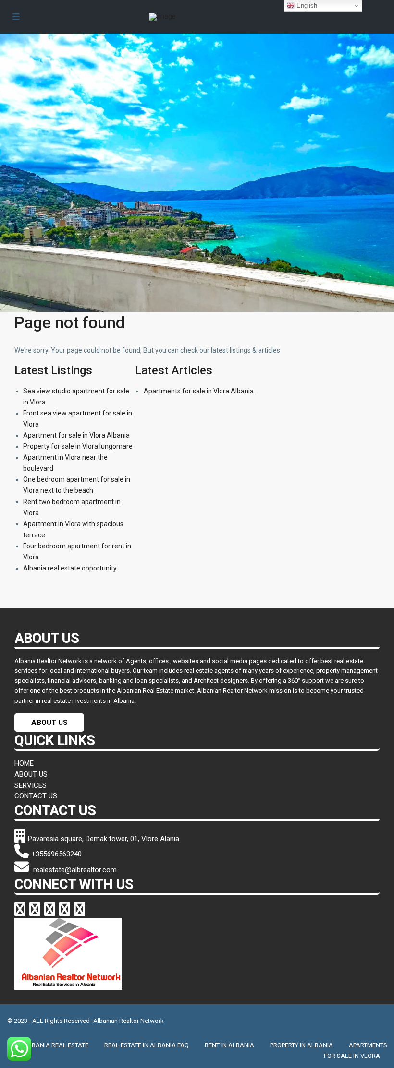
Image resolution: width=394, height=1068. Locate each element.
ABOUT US (49, 722)
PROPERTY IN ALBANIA (301, 1045)
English (306, 5)
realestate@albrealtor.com (74, 870)
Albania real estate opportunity (70, 568)
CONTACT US (35, 796)
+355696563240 (56, 854)
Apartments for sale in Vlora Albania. (199, 391)
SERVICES (30, 785)
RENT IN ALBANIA (229, 1045)
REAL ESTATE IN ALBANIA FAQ (146, 1045)
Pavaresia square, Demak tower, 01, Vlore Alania (103, 838)
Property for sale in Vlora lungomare (78, 446)
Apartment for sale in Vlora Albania (76, 435)
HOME (24, 763)
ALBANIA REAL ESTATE (56, 1045)
